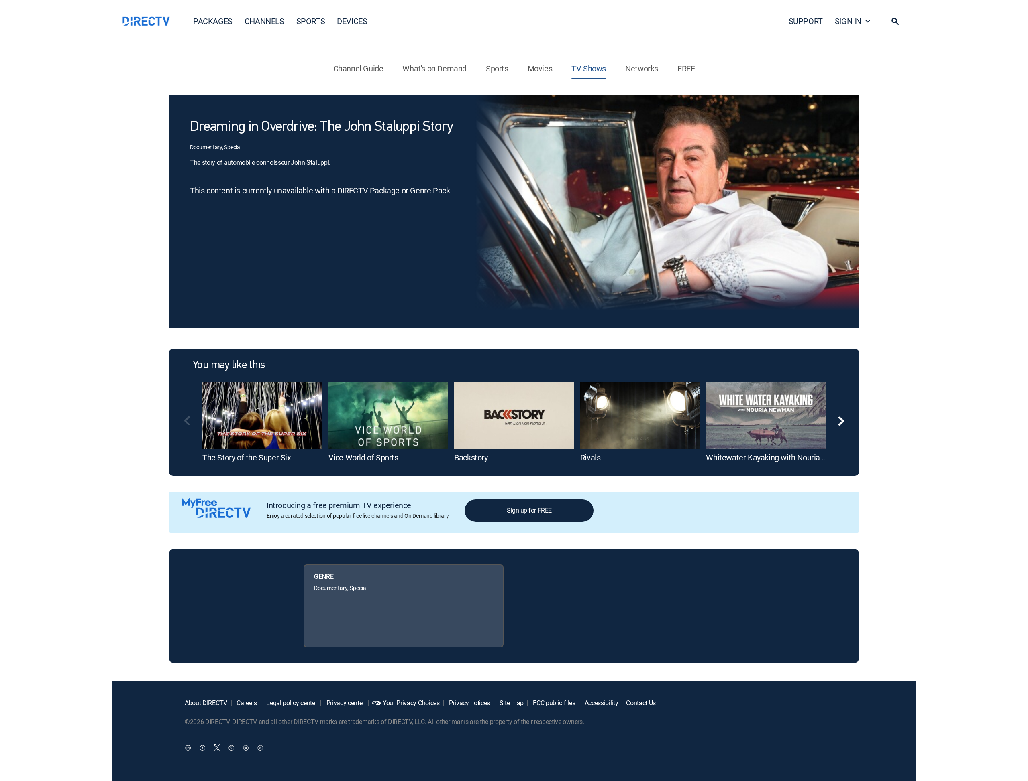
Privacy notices (468, 702)
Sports (497, 68)
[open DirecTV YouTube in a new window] (246, 747)
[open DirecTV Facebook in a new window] (202, 747)
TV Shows (588, 68)
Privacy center (344, 702)
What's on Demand (434, 68)
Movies (540, 68)
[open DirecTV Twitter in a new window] (217, 747)
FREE (686, 68)
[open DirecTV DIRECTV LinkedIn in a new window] (188, 747)
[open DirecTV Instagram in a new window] (231, 747)
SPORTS (310, 21)
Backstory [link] (470, 457)
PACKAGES (213, 21)
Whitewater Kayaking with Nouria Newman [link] (779, 457)
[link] (262, 415)
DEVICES (352, 21)
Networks (641, 68)
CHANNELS (264, 21)
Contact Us (641, 702)
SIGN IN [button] (848, 21)
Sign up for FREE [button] (529, 510)
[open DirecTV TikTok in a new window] (260, 747)
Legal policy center (291, 702)
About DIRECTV (206, 702)
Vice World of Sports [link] (363, 457)
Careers (246, 702)
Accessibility (600, 702)
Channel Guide (358, 68)
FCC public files (553, 702)
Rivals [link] (590, 457)
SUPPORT (806, 21)
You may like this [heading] (229, 365)
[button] (895, 21)
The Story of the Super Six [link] (246, 457)
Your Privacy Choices (411, 702)
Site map (511, 702)
